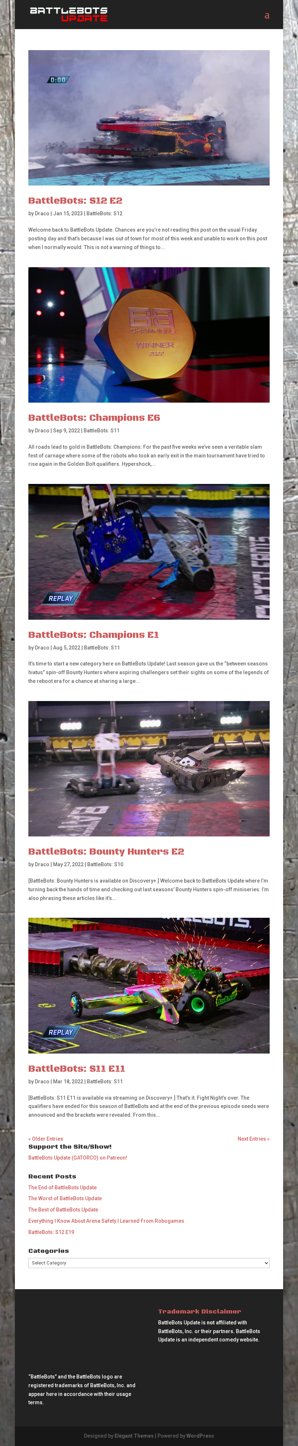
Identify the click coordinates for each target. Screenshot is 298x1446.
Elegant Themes (134, 1436)
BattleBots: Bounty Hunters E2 (106, 852)
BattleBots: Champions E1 (93, 635)
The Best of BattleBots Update (63, 1210)
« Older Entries (45, 1139)
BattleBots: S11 (102, 430)
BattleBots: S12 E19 (51, 1232)
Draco (42, 213)
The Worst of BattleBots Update (65, 1198)
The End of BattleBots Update (62, 1187)
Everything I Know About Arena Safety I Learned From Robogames (106, 1221)
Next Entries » (254, 1139)
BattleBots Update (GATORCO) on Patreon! (77, 1158)
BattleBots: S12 (104, 213)
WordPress (200, 1436)
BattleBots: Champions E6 (94, 418)
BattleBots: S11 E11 (76, 1069)
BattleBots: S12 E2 (75, 201)
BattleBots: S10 (105, 864)
